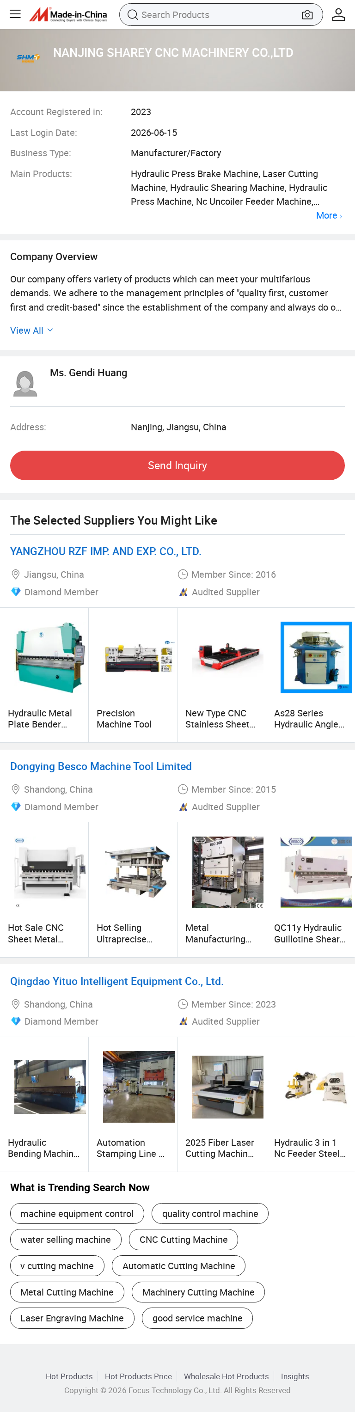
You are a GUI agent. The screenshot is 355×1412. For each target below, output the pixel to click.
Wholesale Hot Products (226, 1376)
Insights (295, 1376)
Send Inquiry (177, 465)
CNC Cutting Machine (184, 1239)
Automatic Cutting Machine (178, 1265)
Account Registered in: (56, 111)
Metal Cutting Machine (67, 1292)
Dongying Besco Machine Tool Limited (101, 766)
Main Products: (41, 173)
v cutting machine (57, 1265)
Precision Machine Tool (124, 718)
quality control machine (210, 1213)
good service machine (198, 1318)
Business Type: (40, 153)
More (326, 215)
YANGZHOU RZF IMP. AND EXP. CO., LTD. (106, 551)
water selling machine (65, 1239)
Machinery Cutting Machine (198, 1292)
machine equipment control (77, 1213)
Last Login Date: (43, 132)
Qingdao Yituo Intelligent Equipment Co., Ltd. (117, 981)
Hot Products (69, 1376)
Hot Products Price (138, 1376)
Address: (28, 427)
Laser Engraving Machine (72, 1318)
